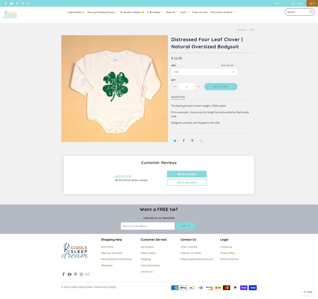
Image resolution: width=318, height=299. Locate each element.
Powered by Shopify (105, 287)
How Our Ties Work (111, 253)
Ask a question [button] (187, 182)
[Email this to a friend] (201, 140)
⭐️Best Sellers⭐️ (76, 12)
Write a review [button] (186, 174)
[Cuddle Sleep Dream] (10, 14)
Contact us (226, 246)
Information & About (221, 12)
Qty (173, 79)
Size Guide (228, 65)
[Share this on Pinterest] (192, 140)
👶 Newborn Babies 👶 (132, 12)
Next (252, 30)
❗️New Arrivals (199, 12)
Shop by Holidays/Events (100, 12)
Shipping (146, 259)
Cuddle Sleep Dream (81, 287)
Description (178, 96)
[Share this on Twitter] (175, 140)
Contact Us (147, 271)
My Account (147, 246)
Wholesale (106, 265)
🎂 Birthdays (154, 12)
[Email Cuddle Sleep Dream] (28, 3)
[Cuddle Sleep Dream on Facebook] (5, 3)
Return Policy (148, 253)
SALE (183, 12)
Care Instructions (150, 265)
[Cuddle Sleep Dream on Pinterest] (17, 3)
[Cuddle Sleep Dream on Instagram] (22, 3)
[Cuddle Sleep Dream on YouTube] (11, 3)
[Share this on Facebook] (183, 140)
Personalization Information (116, 259)
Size (173, 65)
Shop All (170, 12)
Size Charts (107, 246)
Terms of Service (229, 259)
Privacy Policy (227, 253)
